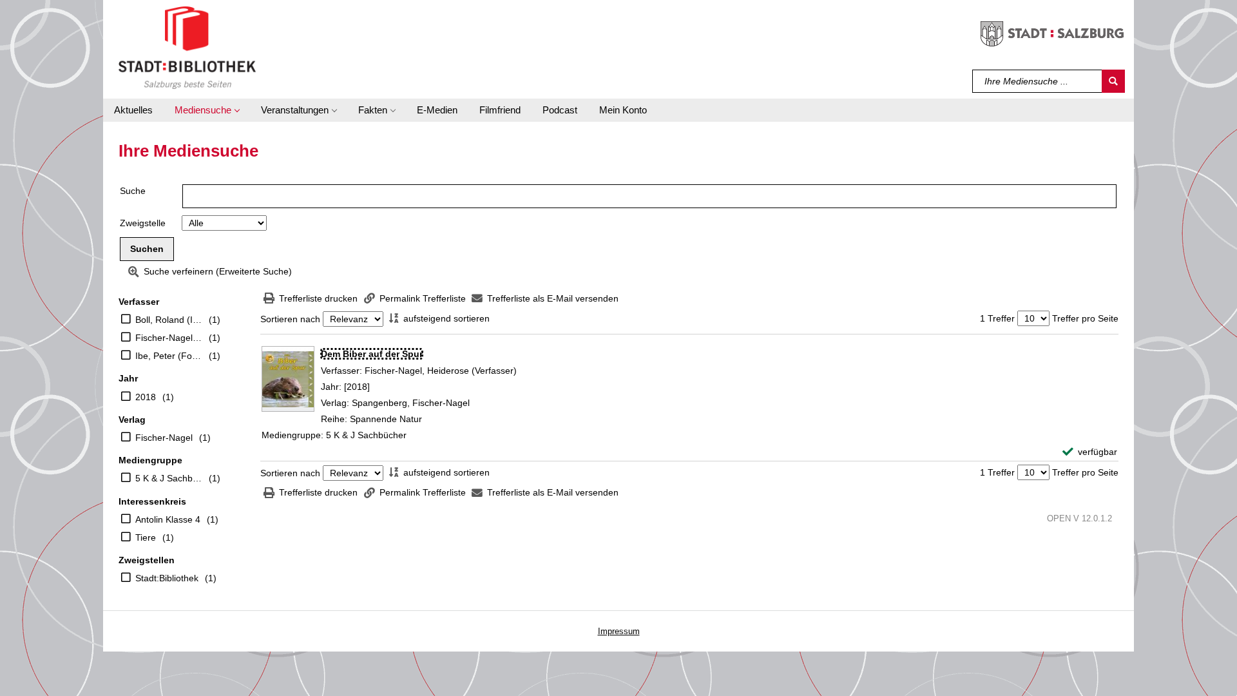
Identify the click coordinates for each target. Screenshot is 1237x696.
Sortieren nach (290, 319)
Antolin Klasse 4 (167, 519)
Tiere (145, 537)
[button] (206, 110)
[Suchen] (1113, 81)
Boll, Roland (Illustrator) (168, 319)
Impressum (619, 631)
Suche (133, 191)
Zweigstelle (143, 223)
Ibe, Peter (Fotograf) (168, 356)
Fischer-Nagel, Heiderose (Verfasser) (168, 338)
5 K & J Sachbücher (168, 478)
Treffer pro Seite (1085, 318)
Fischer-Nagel (164, 437)
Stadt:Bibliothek (166, 578)
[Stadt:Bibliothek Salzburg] (187, 47)
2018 (145, 397)
